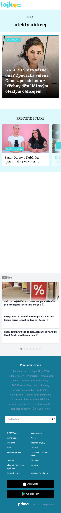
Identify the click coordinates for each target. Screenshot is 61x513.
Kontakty (34, 447)
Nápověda (34, 460)
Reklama (11, 443)
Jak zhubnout (19, 371)
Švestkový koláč (41, 408)
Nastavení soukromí (39, 473)
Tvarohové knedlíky (42, 404)
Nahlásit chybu (13, 473)
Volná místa (12, 438)
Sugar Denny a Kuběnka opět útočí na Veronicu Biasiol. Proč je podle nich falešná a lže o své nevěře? (23, 159)
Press (33, 438)
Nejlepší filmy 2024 (39, 371)
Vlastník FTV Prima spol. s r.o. (15, 467)
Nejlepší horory (16, 376)
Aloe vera (17, 399)
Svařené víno (16, 394)
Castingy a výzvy (37, 443)
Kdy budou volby (39, 380)
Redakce (34, 465)
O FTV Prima (12, 433)
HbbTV (10, 447)
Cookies (10, 460)
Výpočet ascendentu (19, 404)
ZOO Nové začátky (21, 385)
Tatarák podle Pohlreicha (38, 394)
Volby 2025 (42, 390)
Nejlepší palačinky (20, 408)
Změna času (47, 376)
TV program (32, 376)
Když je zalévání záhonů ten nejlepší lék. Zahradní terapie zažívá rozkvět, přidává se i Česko (29, 318)
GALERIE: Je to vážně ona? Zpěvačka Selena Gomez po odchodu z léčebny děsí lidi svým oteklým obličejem (27, 80)
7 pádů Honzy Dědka (23, 390)
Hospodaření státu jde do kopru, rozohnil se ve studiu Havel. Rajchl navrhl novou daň (30, 333)
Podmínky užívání (14, 452)
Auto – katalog (41, 385)
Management (36, 433)
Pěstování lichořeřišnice (36, 399)
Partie (16, 380)
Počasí (25, 380)
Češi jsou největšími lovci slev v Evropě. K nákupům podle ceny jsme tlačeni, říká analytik (29, 303)
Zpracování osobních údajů (39, 454)
